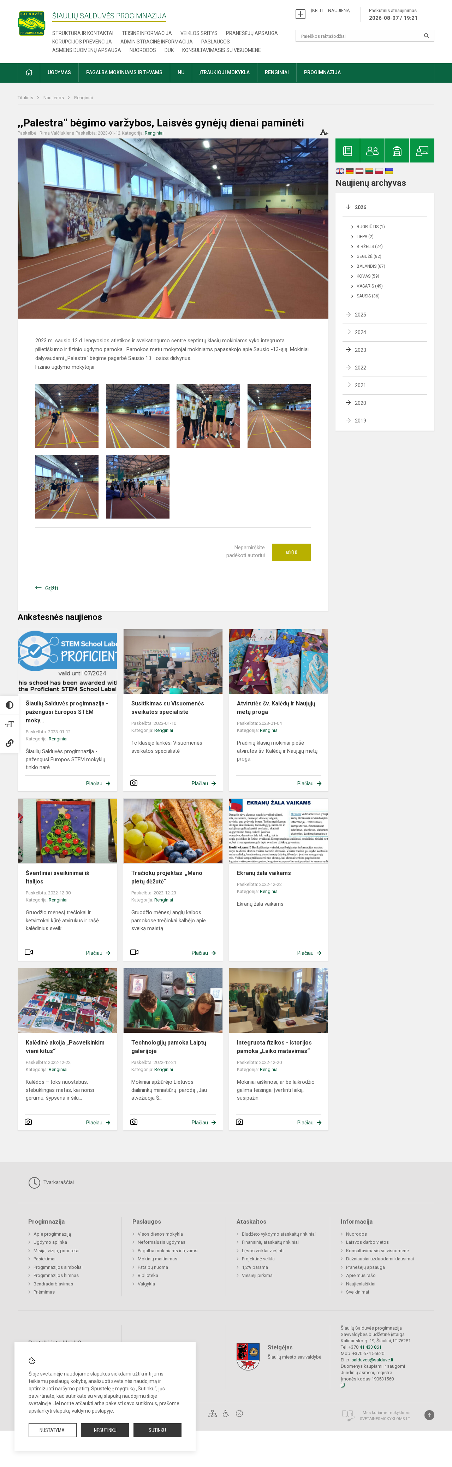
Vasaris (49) (370, 286)
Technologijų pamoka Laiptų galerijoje (168, 1046)
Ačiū (291, 552)
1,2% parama (255, 1267)
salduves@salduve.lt (372, 1359)
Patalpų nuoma (153, 1267)
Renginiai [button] (277, 72)
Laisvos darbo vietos (367, 1242)
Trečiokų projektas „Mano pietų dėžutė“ (166, 877)
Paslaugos (215, 42)
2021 (360, 385)
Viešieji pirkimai (258, 1275)
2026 (360, 207)
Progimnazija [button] (322, 72)
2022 (360, 368)
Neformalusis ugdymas (161, 1242)
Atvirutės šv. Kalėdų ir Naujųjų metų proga (276, 707)
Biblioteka (148, 1275)
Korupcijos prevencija (82, 42)
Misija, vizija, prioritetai (56, 1250)
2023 (360, 350)
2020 (360, 403)
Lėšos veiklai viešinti (263, 1250)
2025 (360, 315)
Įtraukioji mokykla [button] (225, 72)
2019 (360, 421)
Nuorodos (143, 50)
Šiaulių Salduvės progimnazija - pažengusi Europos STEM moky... (67, 712)
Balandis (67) (371, 266)
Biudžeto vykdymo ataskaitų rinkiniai (279, 1234)
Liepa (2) (365, 236)
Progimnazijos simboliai (58, 1267)
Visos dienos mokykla (160, 1234)
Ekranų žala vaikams (264, 873)
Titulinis (26, 97)
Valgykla (146, 1283)
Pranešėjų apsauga (252, 33)
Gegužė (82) (369, 256)
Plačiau (94, 783)
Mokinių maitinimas (157, 1258)
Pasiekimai (44, 1258)
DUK (169, 50)
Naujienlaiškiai (360, 1283)
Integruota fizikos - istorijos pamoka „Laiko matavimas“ (274, 1046)
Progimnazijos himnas (56, 1275)
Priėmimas (44, 1292)
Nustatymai (53, 1430)
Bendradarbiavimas (53, 1283)
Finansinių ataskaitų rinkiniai (270, 1242)
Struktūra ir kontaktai (82, 33)
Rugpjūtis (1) (371, 226)
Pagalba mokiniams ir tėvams (167, 1250)
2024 (360, 332)
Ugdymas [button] (59, 72)
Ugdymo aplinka (50, 1242)
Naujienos (54, 97)
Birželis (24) (370, 246)
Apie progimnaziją (52, 1234)
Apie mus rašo (361, 1275)
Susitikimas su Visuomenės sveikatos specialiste (167, 707)
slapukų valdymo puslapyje (83, 1411)
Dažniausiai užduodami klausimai (380, 1258)
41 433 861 (369, 1347)
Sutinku (157, 1430)
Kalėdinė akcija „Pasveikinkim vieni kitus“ (65, 1046)
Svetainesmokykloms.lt (385, 1418)
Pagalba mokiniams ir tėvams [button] (124, 72)
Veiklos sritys (199, 33)
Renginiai (83, 97)
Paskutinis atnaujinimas (393, 14)
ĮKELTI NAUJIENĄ (330, 10)
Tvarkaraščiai (58, 1182)
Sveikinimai (357, 1292)
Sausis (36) (368, 296)
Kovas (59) (368, 276)
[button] (29, 73)
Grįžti (51, 588)
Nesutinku (105, 1430)
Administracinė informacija (156, 42)
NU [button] (181, 72)
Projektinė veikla (258, 1258)
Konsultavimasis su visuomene (221, 50)
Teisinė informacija (147, 33)
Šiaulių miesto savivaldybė (294, 1357)
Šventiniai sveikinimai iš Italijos (57, 877)
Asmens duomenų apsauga (86, 50)
